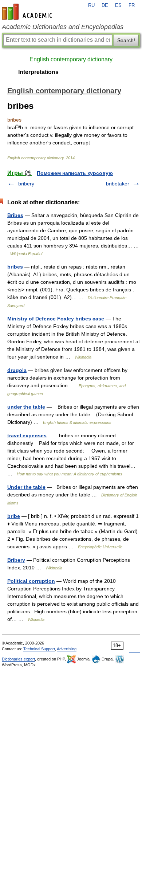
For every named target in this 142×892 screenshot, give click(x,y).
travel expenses (27, 435)
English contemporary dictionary (71, 59)
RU (91, 5)
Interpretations (38, 72)
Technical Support (39, 649)
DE (105, 5)
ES (118, 5)
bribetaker (117, 184)
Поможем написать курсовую (75, 173)
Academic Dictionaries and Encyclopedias (62, 26)
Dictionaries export (18, 659)
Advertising (66, 649)
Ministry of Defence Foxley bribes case (55, 319)
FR (132, 5)
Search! (126, 40)
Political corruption (31, 581)
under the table (26, 407)
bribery (26, 184)
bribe (13, 516)
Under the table (26, 487)
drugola (17, 370)
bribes (15, 267)
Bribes (15, 215)
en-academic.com (28, 12)
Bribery (16, 560)
